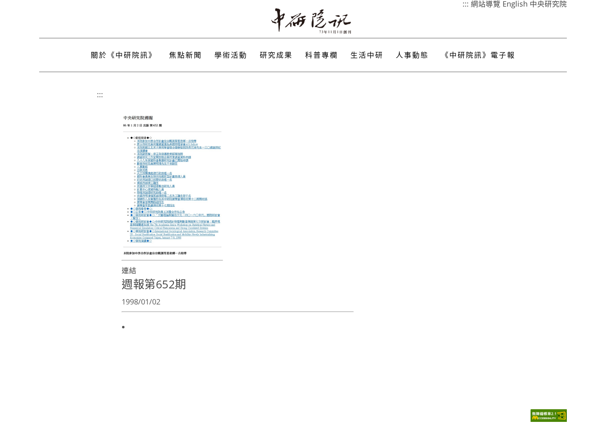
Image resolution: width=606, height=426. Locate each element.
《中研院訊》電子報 (478, 55)
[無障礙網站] (549, 420)
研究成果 (276, 55)
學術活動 (230, 55)
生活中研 (366, 55)
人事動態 (412, 55)
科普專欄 (321, 55)
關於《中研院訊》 (124, 55)
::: (100, 94)
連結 (129, 270)
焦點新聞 (185, 55)
